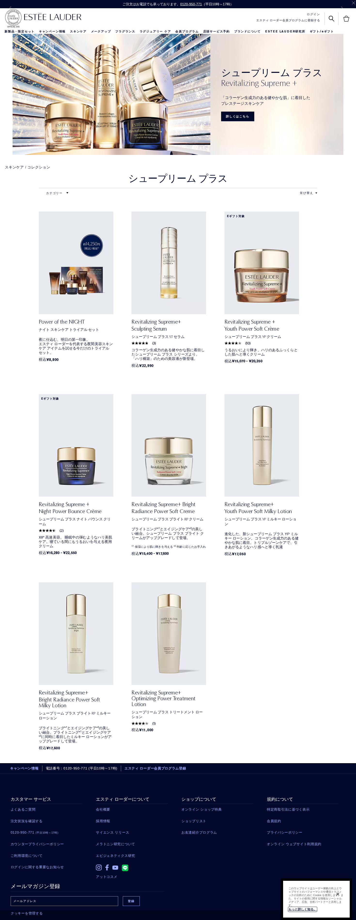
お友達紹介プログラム (199, 832)
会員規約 (274, 821)
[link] (76, 263)
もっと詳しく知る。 (302, 909)
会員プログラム (187, 31)
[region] (316, 899)
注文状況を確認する (27, 821)
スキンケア (78, 31)
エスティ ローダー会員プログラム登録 (155, 768)
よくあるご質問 (23, 809)
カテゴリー (55, 193)
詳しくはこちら (237, 116)
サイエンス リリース (112, 832)
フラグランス (125, 31)
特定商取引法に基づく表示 (288, 809)
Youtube (115, 868)
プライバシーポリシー (284, 832)
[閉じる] (338, 894)
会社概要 (103, 809)
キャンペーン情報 (52, 31)
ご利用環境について (27, 856)
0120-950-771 (191, 4)
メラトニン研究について (115, 844)
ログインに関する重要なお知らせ (37, 867)
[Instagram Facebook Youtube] (132, 866)
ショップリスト (193, 821)
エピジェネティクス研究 (115, 856)
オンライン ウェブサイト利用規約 (294, 844)
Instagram (99, 867)
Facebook (107, 867)
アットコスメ (106, 877)
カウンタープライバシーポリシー (37, 844)
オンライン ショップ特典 (201, 809)
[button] (316, 193)
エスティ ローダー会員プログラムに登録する (288, 20)
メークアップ (101, 31)
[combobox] (306, 193)
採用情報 (103, 821)
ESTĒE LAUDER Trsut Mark (13, 18)
